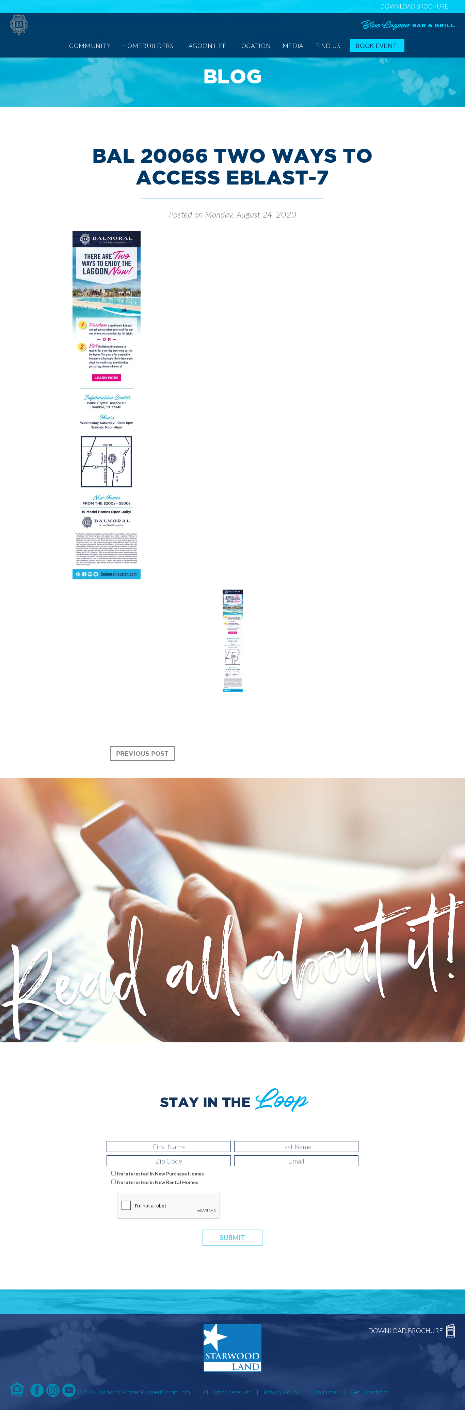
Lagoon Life (206, 45)
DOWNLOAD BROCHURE (414, 6)
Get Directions (369, 1392)
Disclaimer (325, 1392)
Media (293, 45)
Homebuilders (148, 45)
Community (90, 45)
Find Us (327, 45)
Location (254, 45)
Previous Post (142, 753)
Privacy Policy (281, 1392)
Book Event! (377, 45)
